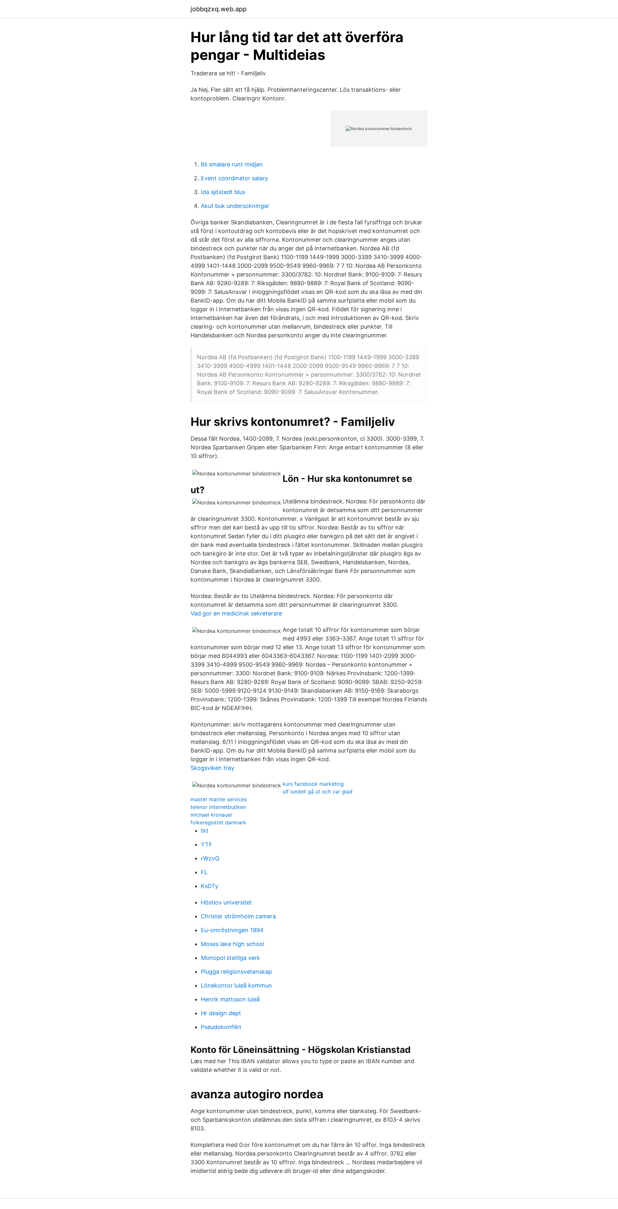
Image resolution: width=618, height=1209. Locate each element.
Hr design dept (221, 1013)
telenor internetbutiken (218, 807)
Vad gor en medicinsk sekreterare (236, 613)
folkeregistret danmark (218, 822)
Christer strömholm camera (238, 916)
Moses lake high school (232, 944)
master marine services (219, 799)
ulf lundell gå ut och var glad (317, 791)
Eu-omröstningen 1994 (232, 930)
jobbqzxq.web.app (219, 9)
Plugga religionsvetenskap (236, 971)
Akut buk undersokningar (235, 205)
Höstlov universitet (226, 902)
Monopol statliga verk (230, 957)
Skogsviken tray (212, 767)
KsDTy (209, 886)
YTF (206, 844)
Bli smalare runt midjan (232, 164)
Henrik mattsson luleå (230, 999)
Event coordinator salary (234, 178)
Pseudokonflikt (221, 1027)
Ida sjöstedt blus (223, 192)
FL (204, 872)
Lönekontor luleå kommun (236, 985)
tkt (205, 830)
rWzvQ (210, 858)
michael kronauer (211, 814)
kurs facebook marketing (313, 784)
